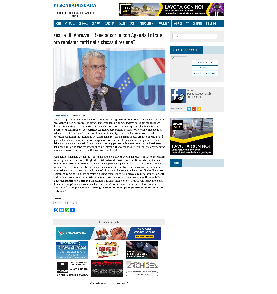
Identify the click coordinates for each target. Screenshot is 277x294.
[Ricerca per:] (194, 36)
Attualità (70, 23)
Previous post (100, 283)
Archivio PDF (205, 67)
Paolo (67, 115)
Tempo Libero (146, 23)
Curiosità (109, 23)
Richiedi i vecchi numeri (204, 73)
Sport (133, 23)
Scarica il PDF (205, 62)
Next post (120, 283)
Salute (122, 23)
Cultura (96, 23)
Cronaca (83, 23)
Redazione (211, 23)
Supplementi (163, 23)
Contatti (197, 23)
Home (58, 23)
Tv (187, 23)
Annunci (178, 23)
